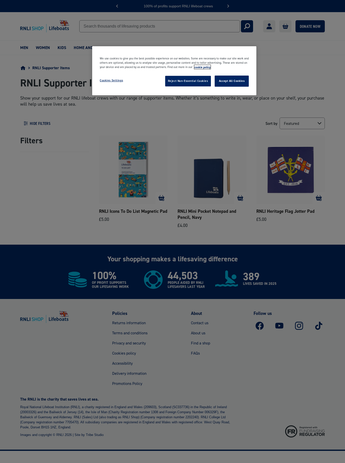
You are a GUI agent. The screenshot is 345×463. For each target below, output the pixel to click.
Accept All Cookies (231, 81)
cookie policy (202, 67)
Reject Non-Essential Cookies (188, 81)
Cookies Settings (111, 80)
